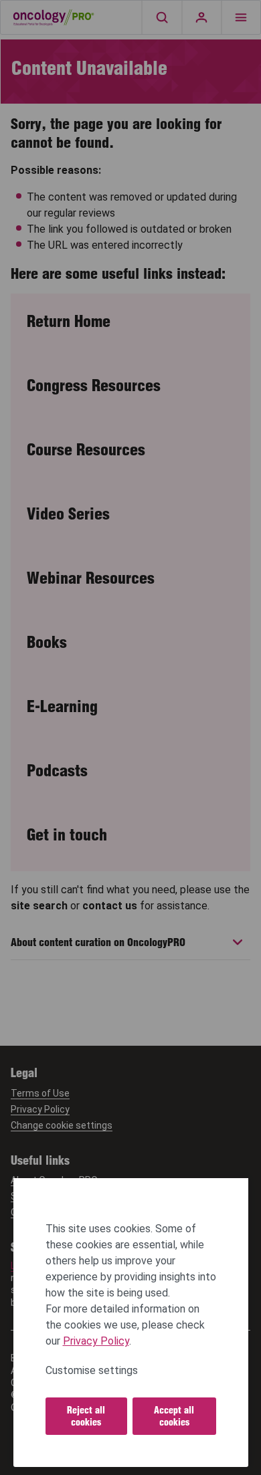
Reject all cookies (86, 1416)
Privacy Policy (96, 1341)
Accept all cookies (174, 1416)
